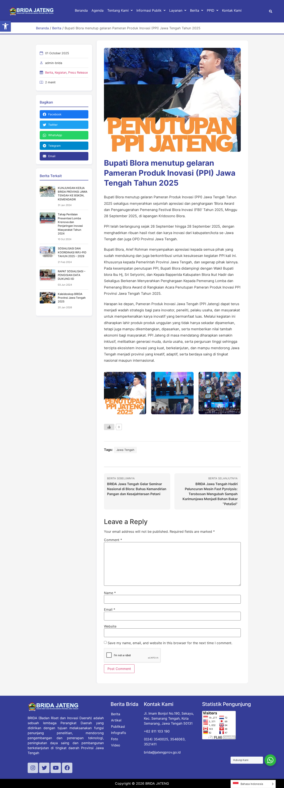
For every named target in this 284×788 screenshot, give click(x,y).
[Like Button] (109, 427)
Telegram (54, 145)
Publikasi (118, 726)
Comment (113, 539)
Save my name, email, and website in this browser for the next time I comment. (170, 643)
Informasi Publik (149, 10)
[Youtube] (56, 768)
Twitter (53, 124)
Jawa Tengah (125, 449)
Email (51, 156)
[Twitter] (44, 768)
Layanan (175, 10)
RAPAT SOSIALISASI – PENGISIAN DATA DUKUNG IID (71, 275)
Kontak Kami (232, 10)
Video (115, 745)
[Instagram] (33, 768)
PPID (210, 10)
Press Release (78, 72)
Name (110, 592)
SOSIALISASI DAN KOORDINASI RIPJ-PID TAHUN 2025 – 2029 (72, 252)
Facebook (54, 114)
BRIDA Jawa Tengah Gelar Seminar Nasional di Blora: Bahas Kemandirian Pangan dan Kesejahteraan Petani (136, 489)
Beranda (81, 10)
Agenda (97, 10)
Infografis (118, 733)
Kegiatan (61, 72)
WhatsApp (55, 135)
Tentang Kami (118, 10)
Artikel (116, 720)
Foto (114, 739)
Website (110, 626)
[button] (5, 26)
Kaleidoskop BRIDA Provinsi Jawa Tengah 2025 (72, 297)
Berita (194, 10)
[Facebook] (67, 768)
